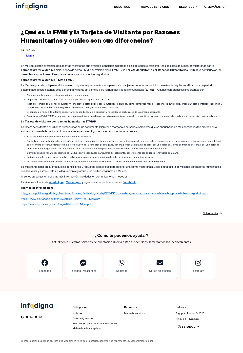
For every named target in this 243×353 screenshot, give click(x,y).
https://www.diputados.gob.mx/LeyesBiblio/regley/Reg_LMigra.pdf (60, 199)
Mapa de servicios (155, 6)
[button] (214, 7)
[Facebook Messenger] (27, 317)
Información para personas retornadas (95, 323)
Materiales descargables (87, 328)
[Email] (36, 317)
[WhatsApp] (31, 317)
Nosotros (122, 6)
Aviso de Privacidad (187, 318)
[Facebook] (22, 317)
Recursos (187, 6)
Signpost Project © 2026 (190, 313)
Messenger (73, 182)
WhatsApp (56, 182)
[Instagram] (40, 317)
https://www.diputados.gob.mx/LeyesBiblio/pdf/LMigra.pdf (56, 204)
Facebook (129, 182)
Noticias (77, 313)
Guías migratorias (83, 318)
